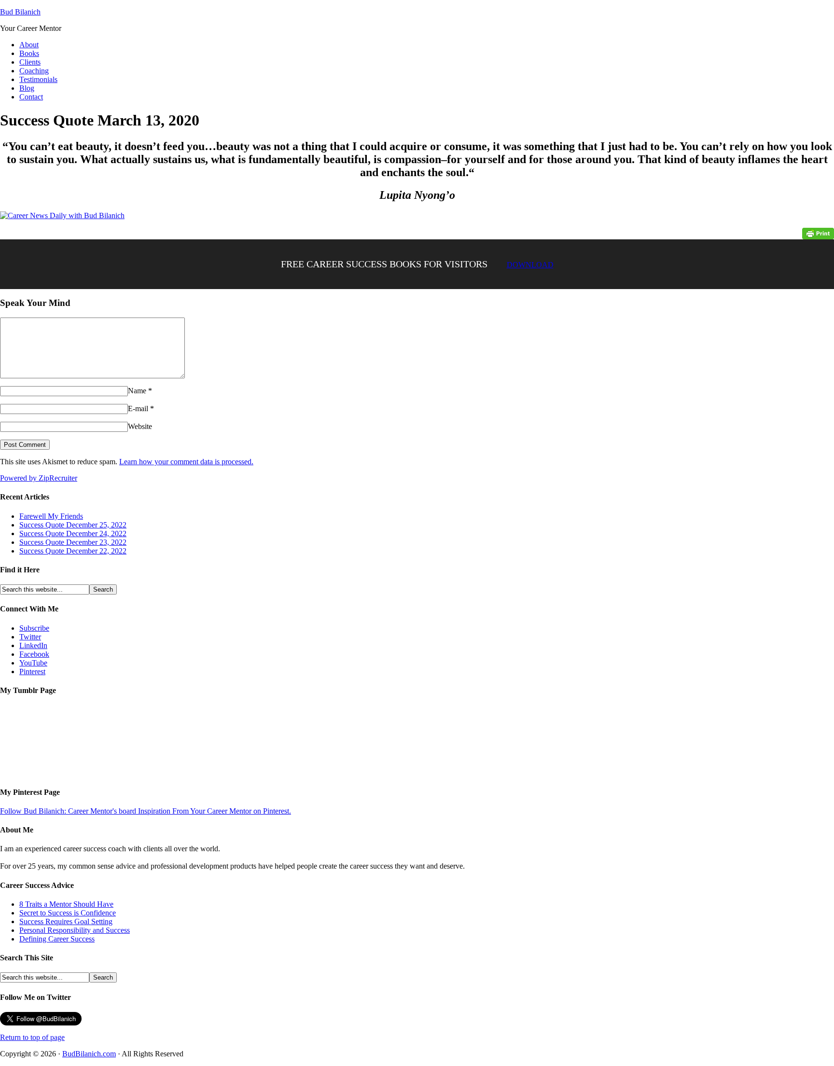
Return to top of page (32, 1037)
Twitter (30, 637)
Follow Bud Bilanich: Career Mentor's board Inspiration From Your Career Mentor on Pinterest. (145, 811)
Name (137, 391)
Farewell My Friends (51, 516)
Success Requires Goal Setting (65, 921)
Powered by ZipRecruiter (38, 478)
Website (140, 426)
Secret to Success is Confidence (67, 913)
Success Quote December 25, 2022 (72, 525)
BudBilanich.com (89, 1054)
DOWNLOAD (530, 265)
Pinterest (32, 671)
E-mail (138, 408)
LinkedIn (33, 645)
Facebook (34, 654)
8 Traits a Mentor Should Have (66, 904)
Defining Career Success (57, 939)
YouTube (33, 663)
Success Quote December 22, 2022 (72, 551)
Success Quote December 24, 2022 (72, 533)
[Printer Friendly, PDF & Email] (818, 232)
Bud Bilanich (20, 12)
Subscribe (34, 628)
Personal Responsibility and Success (74, 930)
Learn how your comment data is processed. (186, 461)
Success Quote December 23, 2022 (72, 542)
